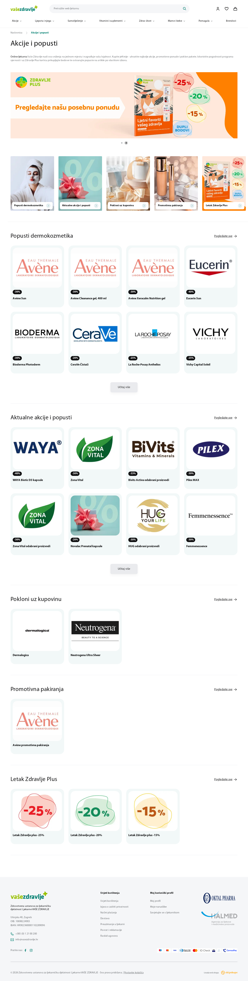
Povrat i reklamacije (111, 930)
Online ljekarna (19, 56)
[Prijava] (218, 9)
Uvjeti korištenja (109, 901)
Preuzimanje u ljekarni (112, 924)
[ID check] (201, 950)
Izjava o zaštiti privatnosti (114, 907)
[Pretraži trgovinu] (184, 9)
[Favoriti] (226, 9)
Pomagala (204, 21)
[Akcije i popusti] (219, 898)
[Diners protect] (219, 950)
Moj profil (155, 901)
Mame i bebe (175, 21)
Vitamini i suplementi (111, 21)
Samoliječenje (75, 21)
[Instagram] (31, 950)
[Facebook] (25, 950)
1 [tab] (121, 142)
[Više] (124, 105)
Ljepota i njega (43, 21)
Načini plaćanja (108, 912)
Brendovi (231, 21)
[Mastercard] (167, 950)
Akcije (15, 21)
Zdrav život (145, 21)
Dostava (104, 918)
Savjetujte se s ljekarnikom (164, 912)
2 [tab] (126, 142)
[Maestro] (160, 950)
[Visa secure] (214, 950)
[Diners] (185, 950)
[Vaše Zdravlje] (24, 8)
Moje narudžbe (158, 907)
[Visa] (175, 950)
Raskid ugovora (109, 936)
